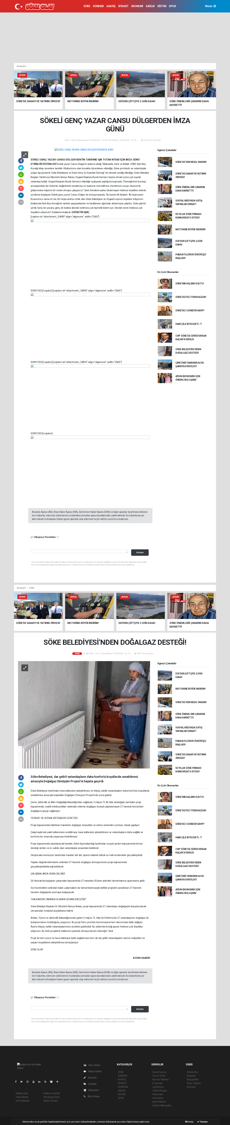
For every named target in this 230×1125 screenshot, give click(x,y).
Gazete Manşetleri (161, 1105)
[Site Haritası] (52, 1081)
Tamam (203, 1121)
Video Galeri (95, 1071)
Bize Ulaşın (93, 1096)
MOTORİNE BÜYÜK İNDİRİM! (190, 229)
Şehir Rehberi (159, 1101)
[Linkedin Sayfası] (40, 1081)
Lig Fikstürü (158, 1087)
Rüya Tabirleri (194, 1083)
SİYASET (123, 6)
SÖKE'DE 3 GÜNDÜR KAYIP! (189, 310)
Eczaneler (157, 1083)
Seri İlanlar (157, 1098)
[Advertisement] (115, 37)
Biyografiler (193, 1079)
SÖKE (87, 6)
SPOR (172, 6)
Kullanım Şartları (51, 1093)
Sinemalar (157, 1094)
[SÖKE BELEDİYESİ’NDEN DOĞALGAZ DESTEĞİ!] (84, 714)
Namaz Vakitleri (160, 1079)
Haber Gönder (50, 1100)
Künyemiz (93, 1090)
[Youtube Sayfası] (34, 1081)
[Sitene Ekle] (58, 1081)
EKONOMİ (137, 6)
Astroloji (191, 1087)
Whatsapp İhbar (51, 1097)
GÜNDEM (98, 6)
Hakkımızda (22, 1093)
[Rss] (46, 1081)
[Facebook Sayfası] (17, 1081)
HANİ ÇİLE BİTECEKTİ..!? (188, 324)
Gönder (140, 552)
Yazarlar (92, 1077)
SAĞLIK (150, 6)
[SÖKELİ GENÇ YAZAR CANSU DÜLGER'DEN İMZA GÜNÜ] (84, 149)
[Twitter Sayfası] (22, 1081)
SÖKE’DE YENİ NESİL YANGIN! (191, 162)
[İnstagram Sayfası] (29, 1081)
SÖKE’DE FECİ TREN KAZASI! (190, 297)
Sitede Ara (192, 1072)
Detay (190, 1121)
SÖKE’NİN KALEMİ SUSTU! (189, 283)
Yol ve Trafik (158, 1075)
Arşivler (92, 1084)
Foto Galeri (94, 1065)
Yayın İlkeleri (22, 1097)
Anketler (191, 1075)
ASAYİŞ (111, 6)
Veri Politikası (22, 1100)
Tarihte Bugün (159, 1090)
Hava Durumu (159, 1072)
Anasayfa (21, 66)
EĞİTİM (161, 6)
